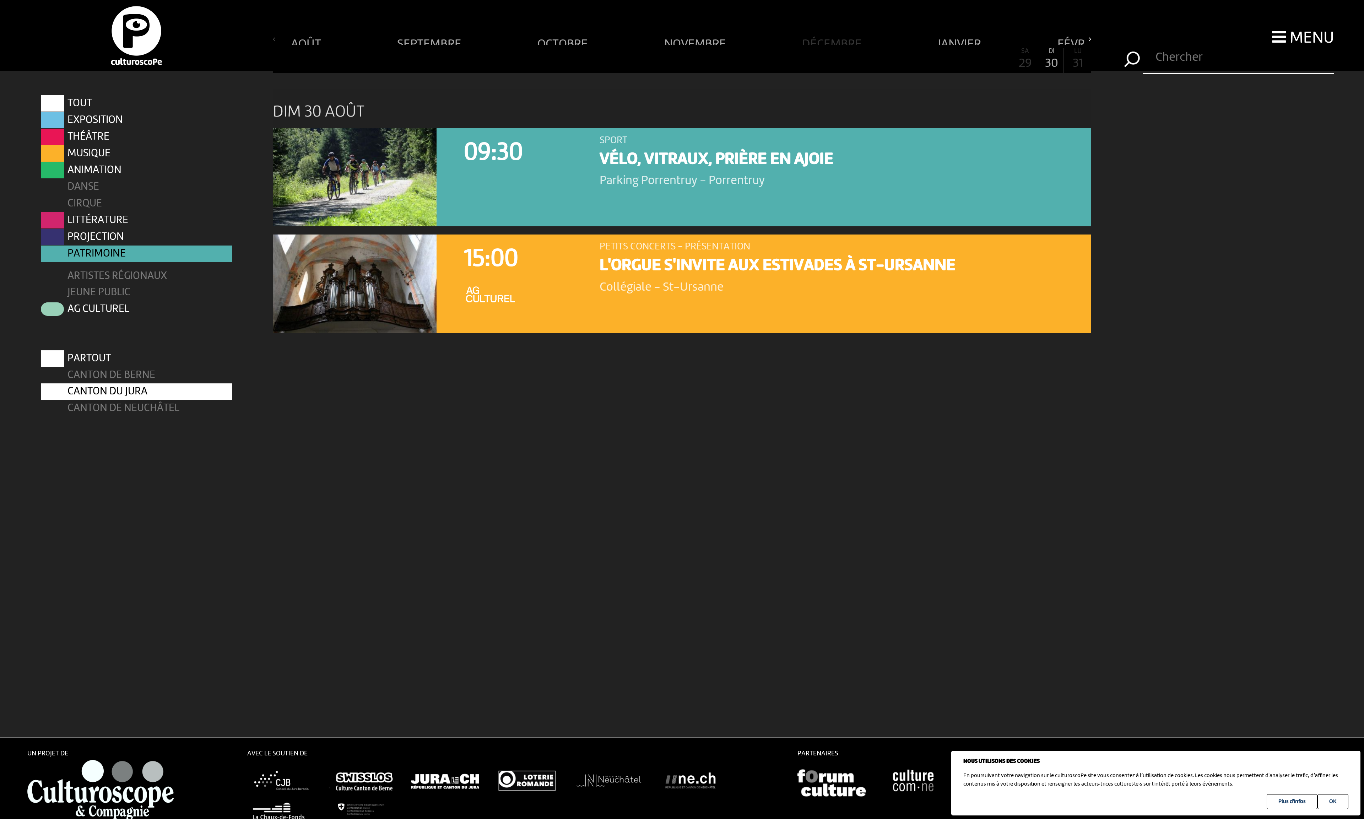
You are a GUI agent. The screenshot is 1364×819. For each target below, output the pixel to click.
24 (893, 59)
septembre (430, 41)
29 (1025, 59)
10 (523, 59)
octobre (563, 41)
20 (787, 59)
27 (973, 59)
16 (682, 59)
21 (814, 59)
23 (867, 59)
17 (708, 59)
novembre (696, 41)
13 (603, 59)
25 (919, 59)
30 (1051, 59)
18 (734, 59)
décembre (833, 41)
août (307, 41)
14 (629, 59)
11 (550, 59)
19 (761, 59)
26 (946, 59)
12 (576, 59)
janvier (961, 41)
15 (655, 59)
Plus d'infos (1292, 801)
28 (998, 59)
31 (1078, 59)
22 (840, 59)
